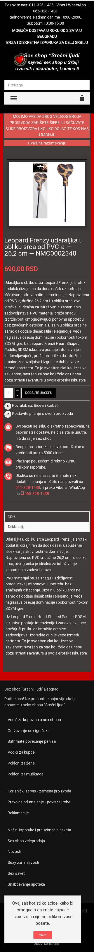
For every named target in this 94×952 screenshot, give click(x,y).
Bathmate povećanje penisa (32, 741)
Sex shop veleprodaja (26, 841)
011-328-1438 (41, 5)
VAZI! (42, 935)
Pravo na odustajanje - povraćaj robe (39, 802)
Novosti (14, 851)
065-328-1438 (45, 11)
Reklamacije (18, 813)
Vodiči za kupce (21, 752)
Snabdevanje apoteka (26, 884)
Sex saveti (17, 873)
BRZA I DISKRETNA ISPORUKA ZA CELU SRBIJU (47, 42)
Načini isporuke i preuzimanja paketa (39, 830)
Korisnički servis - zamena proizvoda (39, 791)
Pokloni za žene (21, 763)
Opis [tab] (11, 516)
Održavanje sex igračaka (28, 730)
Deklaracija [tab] (16, 527)
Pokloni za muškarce (26, 774)
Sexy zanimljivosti (23, 862)
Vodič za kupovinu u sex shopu (34, 719)
